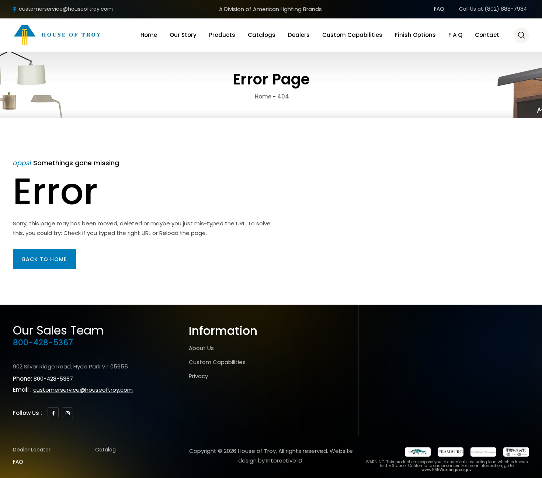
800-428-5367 (43, 342)
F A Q (455, 35)
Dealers (299, 35)
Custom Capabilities (352, 35)
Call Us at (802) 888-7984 (493, 9)
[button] (44, 259)
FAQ (439, 9)
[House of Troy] (57, 35)
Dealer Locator (32, 449)
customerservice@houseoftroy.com (66, 9)
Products (222, 35)
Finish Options (415, 35)
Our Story (183, 35)
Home (148, 35)
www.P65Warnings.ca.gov (446, 469)
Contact (487, 35)
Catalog (105, 449)
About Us (201, 348)
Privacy (198, 376)
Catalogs (261, 35)
